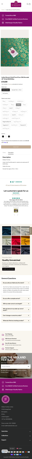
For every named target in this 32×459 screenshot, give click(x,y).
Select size (4, 87)
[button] (2, 4)
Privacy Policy (4, 372)
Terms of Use (21, 370)
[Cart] (30, 4)
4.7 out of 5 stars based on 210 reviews (16, 185)
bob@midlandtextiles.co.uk (11, 425)
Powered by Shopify (24, 457)
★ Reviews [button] (30, 230)
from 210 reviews (16, 194)
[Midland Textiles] (16, 4)
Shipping (10, 84)
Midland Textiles (15, 457)
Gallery (4, 152)
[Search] (27, 4)
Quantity (3, 133)
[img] (16, 193)
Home (2, 10)
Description (11, 152)
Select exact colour (5, 98)
